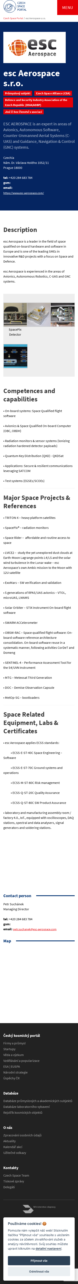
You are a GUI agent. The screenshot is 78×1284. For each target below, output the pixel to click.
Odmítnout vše (39, 1271)
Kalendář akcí (12, 1147)
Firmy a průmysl (14, 1043)
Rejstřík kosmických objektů (22, 1112)
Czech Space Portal (13, 18)
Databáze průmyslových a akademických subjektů (37, 1101)
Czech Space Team (16, 1175)
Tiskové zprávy (13, 1181)
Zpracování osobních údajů (22, 1135)
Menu (67, 7)
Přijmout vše (39, 1260)
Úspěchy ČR (11, 1078)
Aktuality (9, 1141)
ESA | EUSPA (11, 1066)
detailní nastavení (48, 1248)
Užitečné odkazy (14, 1153)
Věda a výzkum (13, 1055)
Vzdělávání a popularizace (21, 1061)
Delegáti (9, 1187)
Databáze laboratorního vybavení (26, 1107)
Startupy (9, 1049)
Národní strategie (15, 1072)
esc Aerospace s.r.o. (36, 18)
